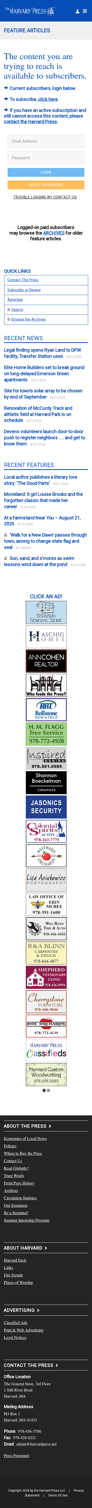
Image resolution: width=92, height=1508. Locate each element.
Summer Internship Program (26, 1220)
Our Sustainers (16, 1205)
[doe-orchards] (46, 1025)
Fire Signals (13, 1274)
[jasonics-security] (46, 806)
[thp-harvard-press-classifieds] (46, 1049)
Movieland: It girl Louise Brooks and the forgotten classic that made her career (43, 500)
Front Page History (19, 1183)
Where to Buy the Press (23, 1153)
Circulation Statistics (20, 1197)
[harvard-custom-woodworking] (46, 1074)
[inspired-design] (46, 758)
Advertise (15, 300)
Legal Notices (15, 1337)
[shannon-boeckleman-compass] (46, 782)
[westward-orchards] (46, 855)
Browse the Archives (29, 319)
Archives (11, 1190)
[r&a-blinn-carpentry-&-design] (46, 952)
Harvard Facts (15, 1260)
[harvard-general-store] (46, 612)
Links (8, 1267)
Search (17, 310)
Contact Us (13, 1160)
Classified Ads (15, 1322)
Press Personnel (16, 1455)
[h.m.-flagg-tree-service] (46, 733)
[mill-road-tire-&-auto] (46, 928)
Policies (10, 1145)
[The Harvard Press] (30, 11)
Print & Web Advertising (24, 1330)
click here (48, 99)
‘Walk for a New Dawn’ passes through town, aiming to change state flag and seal (45, 541)
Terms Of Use (57, 1495)
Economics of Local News (25, 1138)
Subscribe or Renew (24, 290)
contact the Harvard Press (30, 121)
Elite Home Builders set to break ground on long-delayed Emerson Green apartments (44, 373)
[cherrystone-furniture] (46, 1001)
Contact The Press (22, 280)
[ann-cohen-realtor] (46, 660)
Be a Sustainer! (16, 1212)
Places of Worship (18, 1282)
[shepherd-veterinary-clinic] (46, 976)
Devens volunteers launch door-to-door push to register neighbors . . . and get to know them (44, 437)
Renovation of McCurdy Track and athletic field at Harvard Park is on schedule (38, 414)
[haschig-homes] (46, 636)
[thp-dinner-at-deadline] (46, 685)
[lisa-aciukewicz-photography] (46, 879)
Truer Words (14, 1175)
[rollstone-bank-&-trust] (46, 709)
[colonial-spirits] (46, 831)
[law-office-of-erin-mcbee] (46, 903)
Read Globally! (16, 1168)
